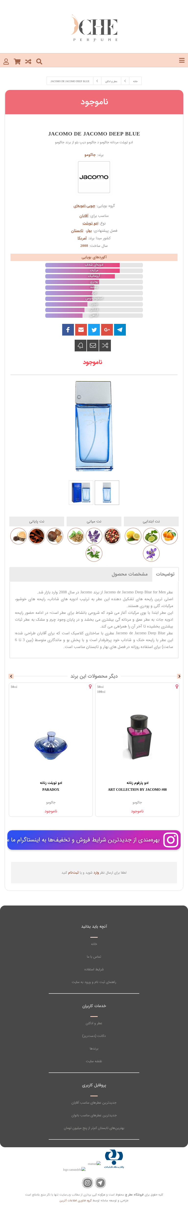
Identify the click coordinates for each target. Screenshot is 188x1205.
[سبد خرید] (17, 61)
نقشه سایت (94, 1061)
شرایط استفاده (94, 969)
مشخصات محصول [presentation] (130, 574)
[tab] (165, 574)
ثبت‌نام (73, 872)
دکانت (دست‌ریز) (94, 1036)
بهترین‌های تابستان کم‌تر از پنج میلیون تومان (94, 1128)
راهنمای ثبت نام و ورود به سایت (94, 982)
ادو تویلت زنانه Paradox (138, 786)
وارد (96, 872)
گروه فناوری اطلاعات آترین (76, 1200)
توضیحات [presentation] (165, 574)
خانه (94, 944)
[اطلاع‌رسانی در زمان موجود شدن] (80, 345)
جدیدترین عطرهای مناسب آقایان (94, 1102)
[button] (81, 330)
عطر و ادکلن (94, 1023)
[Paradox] (137, 736)
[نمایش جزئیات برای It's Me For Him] (51, 736)
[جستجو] (39, 61)
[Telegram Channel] (100, 1182)
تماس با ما (94, 956)
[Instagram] (87, 1182)
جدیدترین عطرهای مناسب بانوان (94, 1115)
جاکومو (90, 155)
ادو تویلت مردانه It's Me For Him (50, 786)
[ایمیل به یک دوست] (93, 345)
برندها (94, 1048)
